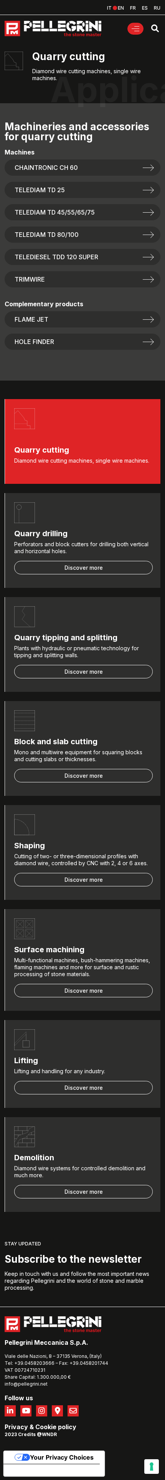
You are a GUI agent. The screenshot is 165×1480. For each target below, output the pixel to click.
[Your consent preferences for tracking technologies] (151, 1466)
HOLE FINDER (34, 342)
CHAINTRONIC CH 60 (46, 167)
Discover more (83, 567)
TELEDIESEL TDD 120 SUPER (56, 257)
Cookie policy (55, 1427)
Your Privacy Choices (62, 1457)
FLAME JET (31, 319)
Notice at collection (38, 1470)
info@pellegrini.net (26, 1384)
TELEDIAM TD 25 (40, 190)
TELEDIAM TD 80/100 (47, 234)
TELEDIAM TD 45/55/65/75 (55, 212)
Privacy (16, 1427)
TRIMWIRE (30, 279)
